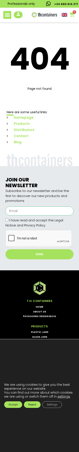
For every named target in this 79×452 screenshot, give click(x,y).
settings (63, 396)
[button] (7, 15)
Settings (52, 404)
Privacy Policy (34, 225)
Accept (13, 404)
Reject (32, 404)
